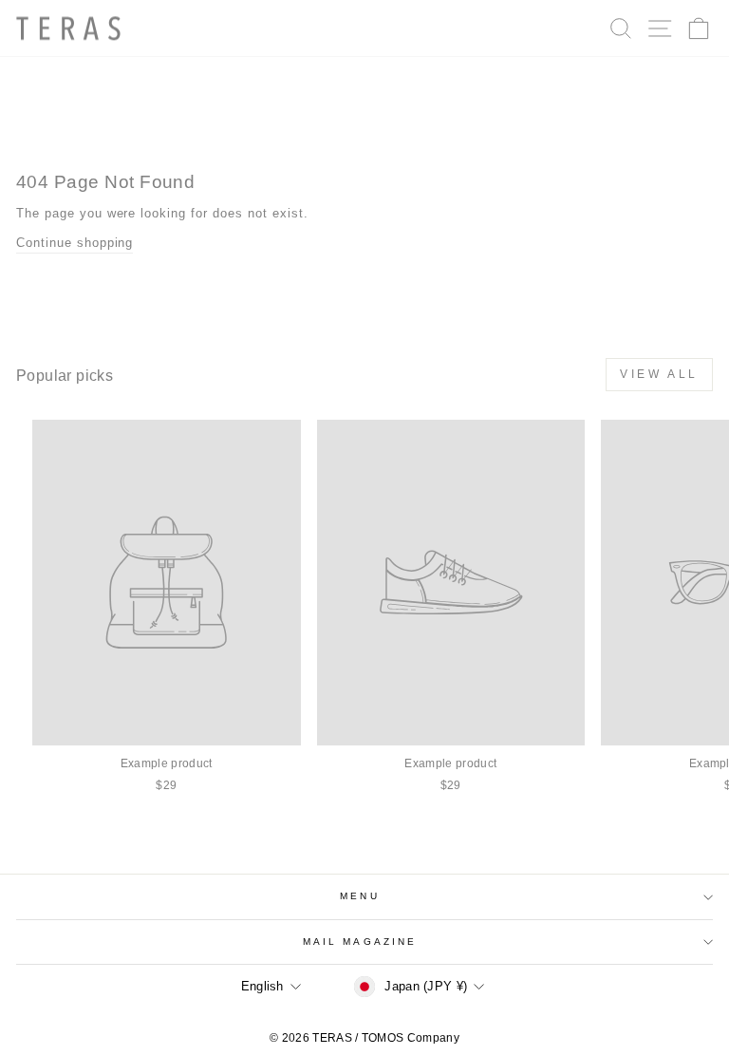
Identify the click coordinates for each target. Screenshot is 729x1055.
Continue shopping (74, 242)
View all (659, 374)
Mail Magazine (360, 941)
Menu (359, 896)
